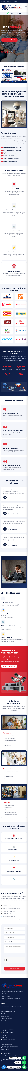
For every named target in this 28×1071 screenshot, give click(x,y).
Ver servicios (7, 45)
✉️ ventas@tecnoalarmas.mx (8, 1039)
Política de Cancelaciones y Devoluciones (10, 998)
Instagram (15, 1)
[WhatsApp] (24, 1058)
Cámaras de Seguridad (14, 871)
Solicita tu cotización (9, 40)
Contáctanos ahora (9, 666)
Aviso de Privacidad (5, 996)
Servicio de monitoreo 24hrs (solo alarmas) (11, 1006)
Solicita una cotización (15, 13)
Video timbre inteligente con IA (8, 1011)
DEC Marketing (15, 1068)
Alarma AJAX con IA (14, 847)
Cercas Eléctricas (14, 858)
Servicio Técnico (14, 880)
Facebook (8, 1)
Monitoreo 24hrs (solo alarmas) (14, 836)
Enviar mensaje (14, 968)
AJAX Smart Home (5, 1013)
